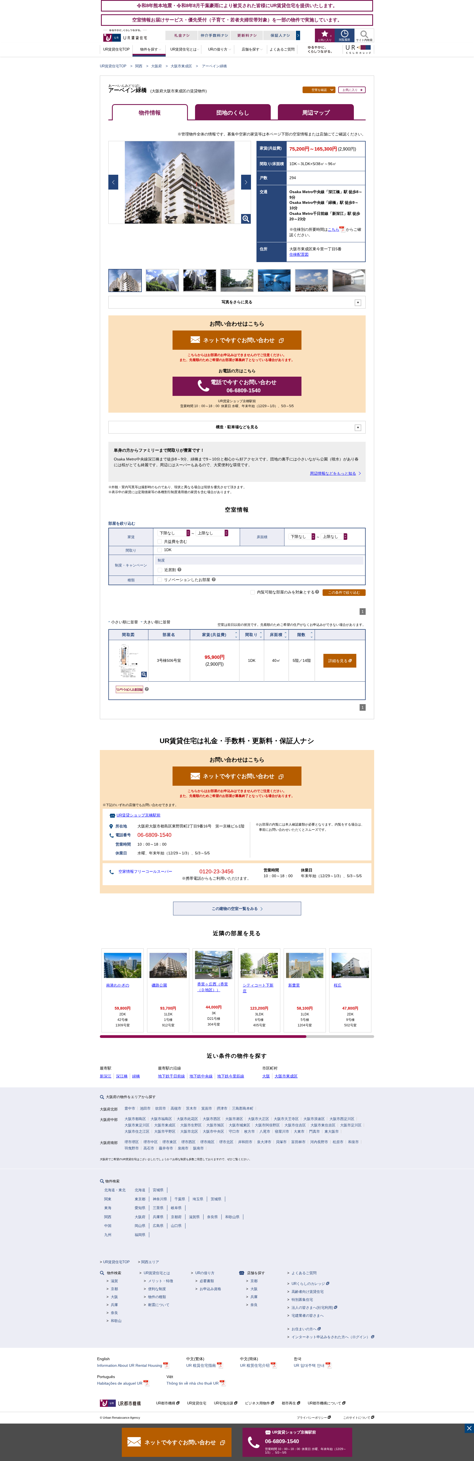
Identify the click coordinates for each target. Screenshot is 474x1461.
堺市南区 (207, 1142)
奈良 (114, 1313)
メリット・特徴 (160, 1281)
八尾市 (264, 1131)
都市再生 (289, 1403)
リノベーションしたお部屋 (187, 579)
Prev (113, 182)
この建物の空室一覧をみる (235, 908)
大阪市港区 (234, 1119)
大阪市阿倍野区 (267, 1125)
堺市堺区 (132, 1142)
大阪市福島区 (161, 1119)
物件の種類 (157, 1297)
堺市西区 (188, 1142)
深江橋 (122, 1076)
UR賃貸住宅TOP (113, 66)
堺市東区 (169, 1142)
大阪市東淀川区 (137, 1125)
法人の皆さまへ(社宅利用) (313, 1308)
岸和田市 (245, 1142)
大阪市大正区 (258, 1119)
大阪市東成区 (181, 66)
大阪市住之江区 (137, 1131)
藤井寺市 (166, 1148)
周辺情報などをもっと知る (333, 473)
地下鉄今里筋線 (230, 1076)
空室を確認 (319, 89)
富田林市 (298, 1142)
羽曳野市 (132, 1148)
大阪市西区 (212, 1119)
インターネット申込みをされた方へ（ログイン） (331, 1337)
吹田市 (160, 1108)
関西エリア (150, 1262)
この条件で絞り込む (344, 592)
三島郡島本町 (242, 1108)
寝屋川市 (282, 1131)
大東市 (299, 1131)
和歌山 (116, 1321)
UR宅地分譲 (224, 1403)
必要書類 (207, 1281)
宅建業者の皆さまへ (308, 1315)
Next (246, 182)
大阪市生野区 (191, 1125)
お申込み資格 (210, 1289)
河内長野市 (319, 1142)
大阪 (266, 1076)
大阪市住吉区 (295, 1125)
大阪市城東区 (239, 1125)
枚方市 (249, 1131)
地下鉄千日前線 (171, 1076)
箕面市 (206, 1108)
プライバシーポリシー (312, 1417)
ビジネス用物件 (258, 1403)
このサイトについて (357, 1417)
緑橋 (136, 1076)
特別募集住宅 (302, 1300)
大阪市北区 (189, 1131)
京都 (114, 1289)
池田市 (145, 1108)
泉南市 (183, 1148)
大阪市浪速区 (314, 1119)
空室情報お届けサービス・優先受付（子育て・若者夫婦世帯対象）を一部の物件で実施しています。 (237, 20)
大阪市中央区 (213, 1131)
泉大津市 (264, 1142)
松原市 (338, 1142)
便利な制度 (157, 1289)
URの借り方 (205, 1273)
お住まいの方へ (305, 1329)
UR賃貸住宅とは (157, 1273)
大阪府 (156, 66)
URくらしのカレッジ (309, 1284)
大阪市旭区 (215, 1125)
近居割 (170, 570)
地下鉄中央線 (201, 1076)
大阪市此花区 (187, 1119)
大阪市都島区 (135, 1119)
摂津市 (222, 1108)
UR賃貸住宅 (196, 1403)
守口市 (234, 1131)
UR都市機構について (325, 1403)
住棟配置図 (299, 254)
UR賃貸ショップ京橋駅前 (138, 815)
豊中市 (130, 1108)
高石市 (148, 1148)
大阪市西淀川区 (341, 1119)
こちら (333, 229)
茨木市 (191, 1108)
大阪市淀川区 (351, 1125)
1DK (167, 550)
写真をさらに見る (237, 302)
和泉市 (353, 1142)
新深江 (105, 1076)
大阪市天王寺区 (286, 1119)
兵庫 (114, 1305)
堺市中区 (150, 1142)
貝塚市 (281, 1142)
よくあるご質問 (304, 1273)
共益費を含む (175, 541)
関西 (138, 66)
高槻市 (176, 1108)
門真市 (314, 1131)
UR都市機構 (166, 1403)
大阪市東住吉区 (323, 1125)
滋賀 (114, 1281)
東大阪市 (332, 1131)
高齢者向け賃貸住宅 (308, 1292)
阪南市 (198, 1148)
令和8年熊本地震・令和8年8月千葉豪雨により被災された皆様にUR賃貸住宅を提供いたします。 (237, 5)
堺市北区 (226, 1142)
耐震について (159, 1305)
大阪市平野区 (165, 1131)
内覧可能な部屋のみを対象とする (286, 592)
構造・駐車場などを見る (237, 427)
